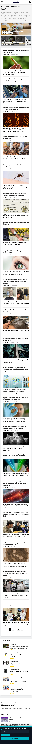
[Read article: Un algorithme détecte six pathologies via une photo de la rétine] (16, 263)
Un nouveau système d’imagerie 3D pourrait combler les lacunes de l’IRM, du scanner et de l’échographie (14, 483)
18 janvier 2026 (13, 546)
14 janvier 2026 (13, 577)
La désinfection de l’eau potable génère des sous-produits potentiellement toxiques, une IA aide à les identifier (16, 514)
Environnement (14, 6)
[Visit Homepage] (16, 2)
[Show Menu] (2, 2)
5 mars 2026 (13, 401)
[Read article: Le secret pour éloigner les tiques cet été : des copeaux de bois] (16, 148)
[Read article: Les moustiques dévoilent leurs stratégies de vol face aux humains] (16, 351)
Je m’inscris (14, 738)
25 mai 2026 (13, 168)
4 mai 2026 (13, 285)
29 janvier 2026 (13, 457)
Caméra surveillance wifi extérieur (17, 677)
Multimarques (13, 686)
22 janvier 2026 (13, 518)
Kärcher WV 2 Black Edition (15, 652)
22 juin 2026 (13, 111)
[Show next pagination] (22, 629)
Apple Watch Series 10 (14, 669)
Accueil (2, 6)
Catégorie (7, 6)
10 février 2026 (13, 430)
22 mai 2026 (13, 197)
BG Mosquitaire (13, 644)
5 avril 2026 (13, 313)
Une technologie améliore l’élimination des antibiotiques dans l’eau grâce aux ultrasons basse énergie (15, 369)
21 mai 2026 (13, 226)
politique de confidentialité (24, 742)
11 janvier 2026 (13, 605)
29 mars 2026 (13, 342)
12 (18, 629)
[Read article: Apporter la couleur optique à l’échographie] (16, 465)
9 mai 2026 (13, 254)
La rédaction (6, 54)
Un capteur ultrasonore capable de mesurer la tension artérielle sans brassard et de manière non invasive (15, 573)
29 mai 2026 (13, 140)
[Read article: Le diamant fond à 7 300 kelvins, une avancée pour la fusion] (4, 719)
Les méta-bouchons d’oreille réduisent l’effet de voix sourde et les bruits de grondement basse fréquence (15, 281)
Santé (19, 6)
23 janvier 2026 (13, 487)
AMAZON (3, 710)
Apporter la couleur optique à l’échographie (14, 455)
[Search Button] (30, 2)
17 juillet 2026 (13, 54)
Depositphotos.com (19, 702)
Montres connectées (14, 661)
